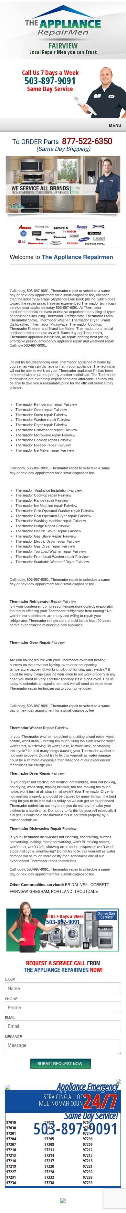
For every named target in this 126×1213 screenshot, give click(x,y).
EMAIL (10, 1017)
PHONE (11, 998)
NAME (10, 979)
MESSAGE (13, 1036)
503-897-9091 (50, 80)
